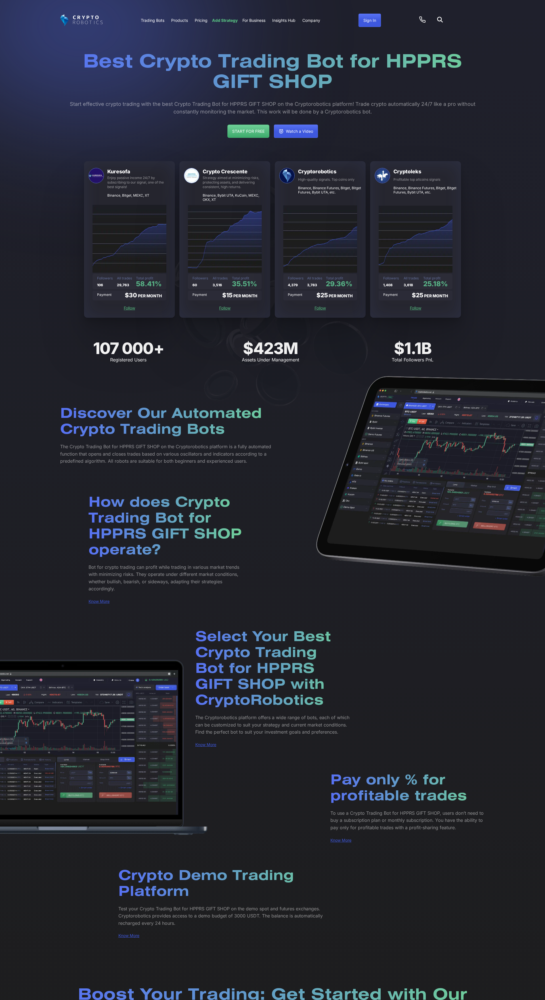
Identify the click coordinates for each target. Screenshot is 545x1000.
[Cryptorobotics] (81, 20)
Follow (129, 308)
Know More (99, 601)
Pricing (201, 20)
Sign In (369, 20)
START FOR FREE (248, 131)
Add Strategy (225, 20)
